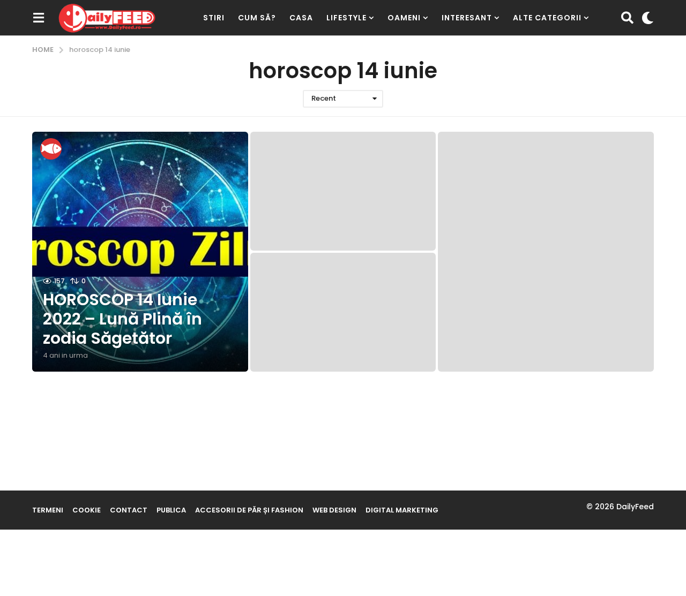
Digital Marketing (402, 510)
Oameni (404, 17)
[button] (38, 17)
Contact (128, 510)
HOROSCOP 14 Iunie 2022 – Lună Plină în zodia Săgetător (122, 319)
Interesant (467, 17)
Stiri (214, 17)
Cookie (86, 510)
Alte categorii (547, 17)
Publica (171, 510)
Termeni (47, 510)
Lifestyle (346, 17)
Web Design (334, 510)
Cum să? (257, 17)
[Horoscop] (51, 149)
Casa (301, 17)
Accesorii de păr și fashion (249, 510)
